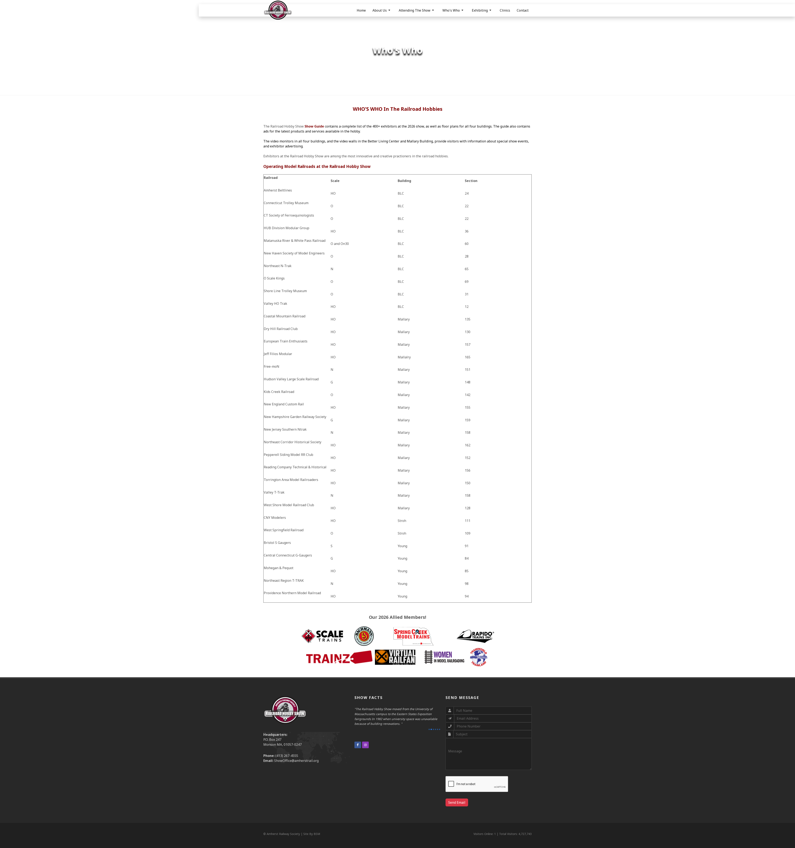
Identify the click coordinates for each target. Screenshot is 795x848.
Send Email (456, 802)
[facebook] (357, 740)
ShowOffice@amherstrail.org (296, 760)
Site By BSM (311, 834)
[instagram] (365, 740)
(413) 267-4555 (286, 755)
